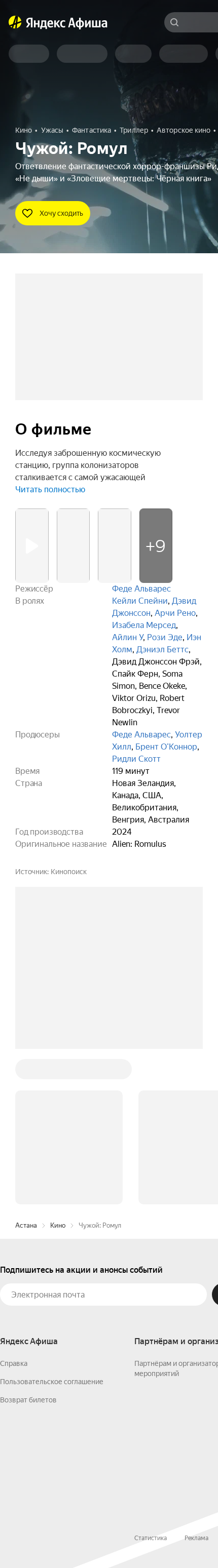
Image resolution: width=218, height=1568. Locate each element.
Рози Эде (165, 637)
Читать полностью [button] (50, 489)
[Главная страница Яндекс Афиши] (15, 22)
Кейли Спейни (140, 601)
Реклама (196, 1538)
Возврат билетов (28, 1400)
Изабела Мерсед (144, 625)
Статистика (150, 1538)
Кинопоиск (69, 872)
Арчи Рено (175, 613)
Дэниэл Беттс (162, 649)
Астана (26, 1225)
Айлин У (127, 637)
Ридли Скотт (136, 759)
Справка (13, 1363)
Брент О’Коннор (166, 747)
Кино (57, 1225)
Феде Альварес (141, 589)
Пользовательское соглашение (51, 1382)
